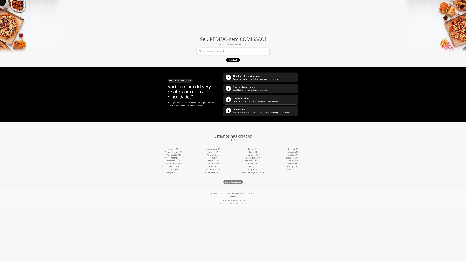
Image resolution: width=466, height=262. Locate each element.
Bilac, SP (253, 166)
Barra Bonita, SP (213, 169)
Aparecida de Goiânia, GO (173, 166)
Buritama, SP (293, 169)
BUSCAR (233, 60)
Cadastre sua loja (239, 200)
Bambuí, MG (213, 160)
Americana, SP (173, 160)
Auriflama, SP (213, 155)
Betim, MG (253, 163)
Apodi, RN (173, 169)
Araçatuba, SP (173, 172)
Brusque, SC (292, 166)
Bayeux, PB (253, 155)
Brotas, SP (292, 163)
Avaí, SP (213, 157)
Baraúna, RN (213, 163)
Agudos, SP (173, 149)
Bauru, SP (253, 152)
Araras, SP (213, 152)
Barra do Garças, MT (213, 172)
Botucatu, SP (293, 152)
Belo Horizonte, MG (253, 160)
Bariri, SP (213, 166)
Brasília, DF (293, 155)
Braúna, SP (293, 160)
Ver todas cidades (233, 182)
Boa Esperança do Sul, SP (252, 172)
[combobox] (233, 51)
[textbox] (233, 51)
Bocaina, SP (292, 149)
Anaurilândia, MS (173, 163)
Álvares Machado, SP (173, 157)
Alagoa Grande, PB (173, 152)
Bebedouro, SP (253, 157)
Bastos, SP (253, 149)
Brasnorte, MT (292, 157)
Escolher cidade (226, 200)
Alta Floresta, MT (173, 155)
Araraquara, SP (213, 149)
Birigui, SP (253, 169)
